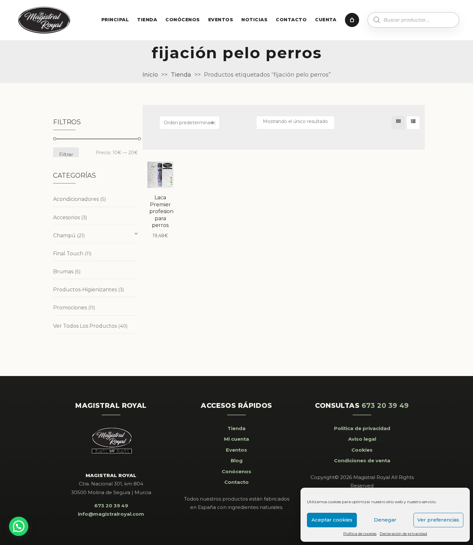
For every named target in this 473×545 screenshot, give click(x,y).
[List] (413, 122)
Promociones (70, 308)
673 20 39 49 (111, 506)
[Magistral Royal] (44, 20)
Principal (115, 20)
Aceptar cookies (331, 520)
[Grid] (398, 122)
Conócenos (182, 20)
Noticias (254, 20)
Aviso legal (362, 439)
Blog (237, 460)
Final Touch (68, 253)
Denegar (385, 520)
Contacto (291, 20)
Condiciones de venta (362, 460)
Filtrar (66, 154)
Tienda (147, 20)
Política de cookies (359, 533)
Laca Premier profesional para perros (163, 211)
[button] (18, 526)
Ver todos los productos (85, 326)
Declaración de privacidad (403, 533)
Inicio (150, 74)
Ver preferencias (438, 520)
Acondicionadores (76, 199)
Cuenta (326, 20)
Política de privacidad (362, 428)
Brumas (63, 271)
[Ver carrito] (352, 20)
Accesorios (66, 217)
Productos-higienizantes (85, 290)
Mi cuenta (236, 439)
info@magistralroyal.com (111, 514)
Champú (64, 235)
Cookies (362, 450)
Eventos (220, 20)
